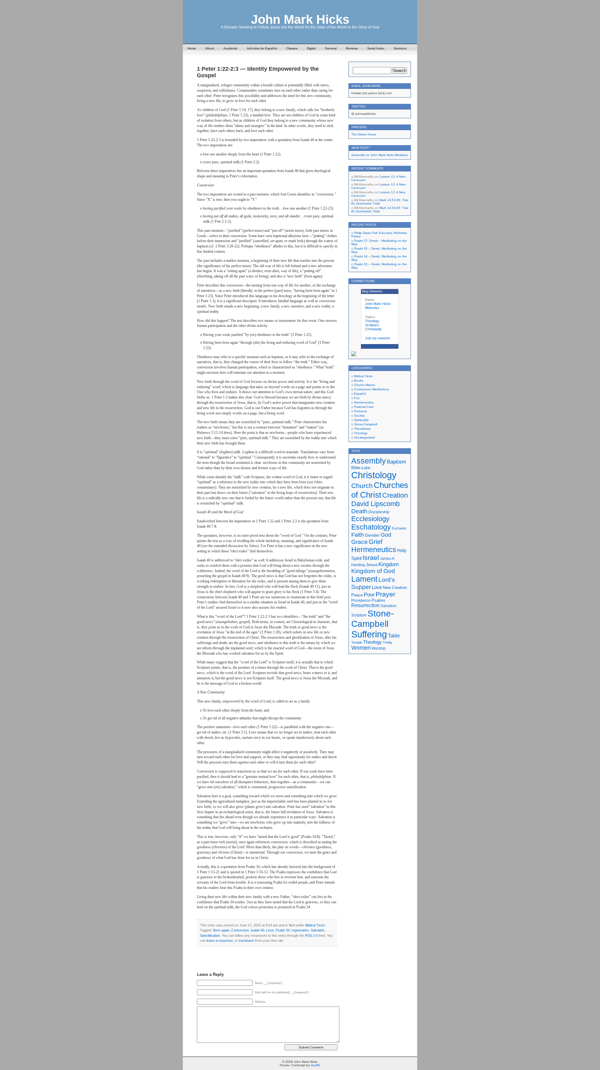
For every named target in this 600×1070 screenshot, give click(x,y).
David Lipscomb (375, 504)
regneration (300, 930)
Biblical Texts (315, 925)
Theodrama (362, 428)
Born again (221, 930)
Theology (372, 321)
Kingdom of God (373, 571)
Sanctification (210, 935)
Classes (292, 48)
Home (192, 48)
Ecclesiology (370, 519)
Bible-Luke (360, 467)
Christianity (373, 329)
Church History (364, 385)
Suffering (369, 634)
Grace (359, 542)
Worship (379, 648)
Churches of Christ (379, 490)
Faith (357, 534)
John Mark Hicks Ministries (378, 306)
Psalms (378, 600)
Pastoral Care (364, 406)
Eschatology (371, 527)
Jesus (372, 564)
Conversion (240, 930)
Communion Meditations (371, 389)
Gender (372, 535)
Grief (375, 541)
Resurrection (365, 605)
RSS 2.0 (311, 935)
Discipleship (378, 512)
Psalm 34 (283, 930)
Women (361, 648)
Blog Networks (380, 346)
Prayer (385, 594)
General (331, 48)
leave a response (220, 940)
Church (362, 485)
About (209, 48)
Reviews (352, 48)
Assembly (368, 460)
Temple (356, 642)
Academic (230, 48)
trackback (246, 940)
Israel (370, 557)
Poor (369, 595)
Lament (364, 579)
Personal (360, 411)
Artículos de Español (262, 48)
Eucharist (399, 528)
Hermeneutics (364, 402)
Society (359, 415)
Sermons (400, 48)
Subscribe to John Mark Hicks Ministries (379, 155)
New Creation (395, 587)
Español (360, 393)
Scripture (372, 325)
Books (358, 380)
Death (359, 511)
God (386, 535)
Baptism (396, 462)
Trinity (387, 642)
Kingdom (388, 564)
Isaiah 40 (257, 930)
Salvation (317, 930)
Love (270, 930)
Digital (311, 48)
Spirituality (361, 420)
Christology (374, 475)
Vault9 (315, 1065)
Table (394, 635)
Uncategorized (364, 437)
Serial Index (375, 48)
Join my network (377, 338)
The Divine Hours (363, 134)
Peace (357, 595)
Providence (361, 600)
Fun (357, 398)
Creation (395, 495)
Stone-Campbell (365, 424)
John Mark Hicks (300, 19)
